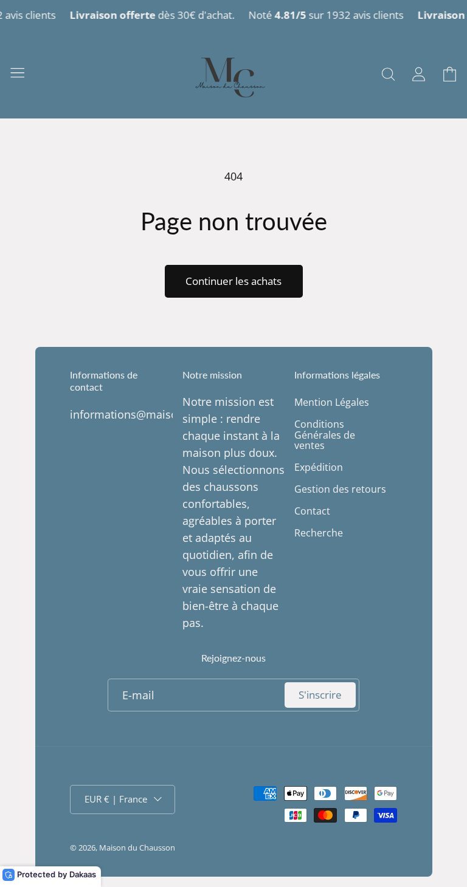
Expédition (318, 467)
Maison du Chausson (137, 847)
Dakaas (82, 874)
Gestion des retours (340, 489)
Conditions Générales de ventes (324, 434)
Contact (312, 511)
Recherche (318, 532)
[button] (17, 72)
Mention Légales (331, 403)
